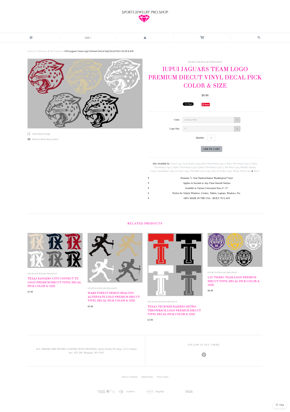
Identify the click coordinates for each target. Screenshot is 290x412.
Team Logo (176, 163)
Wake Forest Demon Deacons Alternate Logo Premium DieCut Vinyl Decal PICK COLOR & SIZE (114, 296)
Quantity (200, 137)
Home (30, 51)
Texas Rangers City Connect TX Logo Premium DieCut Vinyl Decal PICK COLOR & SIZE (54, 282)
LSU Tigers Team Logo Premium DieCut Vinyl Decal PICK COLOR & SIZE (234, 281)
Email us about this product (43, 139)
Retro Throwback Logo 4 (186, 167)
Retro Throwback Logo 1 (213, 163)
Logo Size (174, 128)
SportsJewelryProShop (42, 273)
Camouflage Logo (165, 170)
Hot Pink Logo (232, 167)
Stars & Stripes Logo (222, 170)
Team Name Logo (191, 163)
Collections (41, 51)
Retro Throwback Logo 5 (211, 167)
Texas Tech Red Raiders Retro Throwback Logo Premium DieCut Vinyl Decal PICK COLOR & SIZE (174, 310)
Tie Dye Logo (182, 170)
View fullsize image (39, 134)
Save (207, 104)
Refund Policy (147, 376)
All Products (55, 51)
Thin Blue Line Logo (200, 170)
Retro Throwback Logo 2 (239, 163)
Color (176, 119)
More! (257, 170)
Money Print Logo (242, 170)
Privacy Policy (162, 376)
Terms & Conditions (130, 376)
